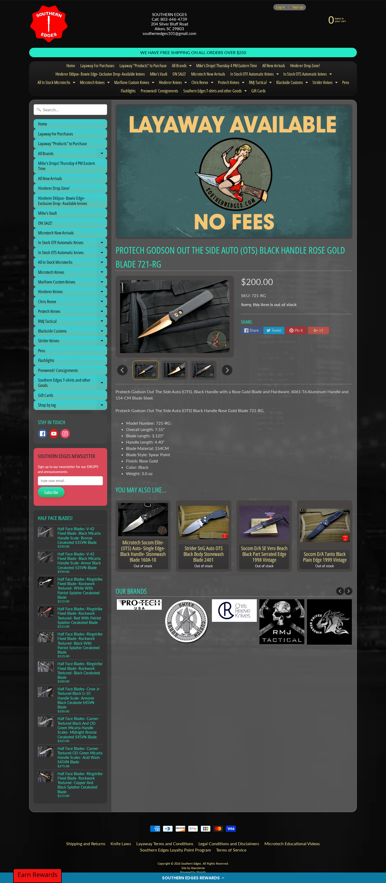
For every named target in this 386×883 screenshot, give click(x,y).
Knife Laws (121, 843)
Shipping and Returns (85, 843)
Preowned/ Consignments (159, 91)
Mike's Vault (158, 74)
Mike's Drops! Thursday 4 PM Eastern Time (226, 66)
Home (70, 66)
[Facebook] (42, 433)
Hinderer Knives (173, 83)
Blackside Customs (292, 83)
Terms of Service (231, 849)
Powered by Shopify (193, 872)
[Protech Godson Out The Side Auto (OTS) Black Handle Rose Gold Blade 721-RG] (146, 370)
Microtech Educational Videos (292, 843)
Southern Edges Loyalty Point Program (175, 849)
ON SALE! (179, 74)
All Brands (182, 66)
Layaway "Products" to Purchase (143, 66)
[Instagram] (65, 433)
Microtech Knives (95, 83)
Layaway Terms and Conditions (164, 843)
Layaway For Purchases (97, 66)
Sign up (297, 7)
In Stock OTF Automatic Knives (255, 74)
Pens (345, 82)
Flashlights (128, 91)
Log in (280, 7)
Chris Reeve (203, 83)
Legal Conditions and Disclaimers (229, 843)
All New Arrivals (273, 66)
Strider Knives (325, 83)
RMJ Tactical (261, 83)
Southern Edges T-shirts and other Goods (215, 91)
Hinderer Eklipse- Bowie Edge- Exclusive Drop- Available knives (100, 74)
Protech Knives (232, 83)
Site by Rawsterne (193, 868)
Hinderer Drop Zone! (305, 66)
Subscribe (51, 492)
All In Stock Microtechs (57, 83)
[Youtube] (54, 433)
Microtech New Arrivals (208, 74)
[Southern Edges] (49, 24)
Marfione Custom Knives (135, 83)
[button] (193, 878)
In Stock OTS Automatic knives (308, 74)
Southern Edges (191, 863)
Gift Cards (258, 91)
